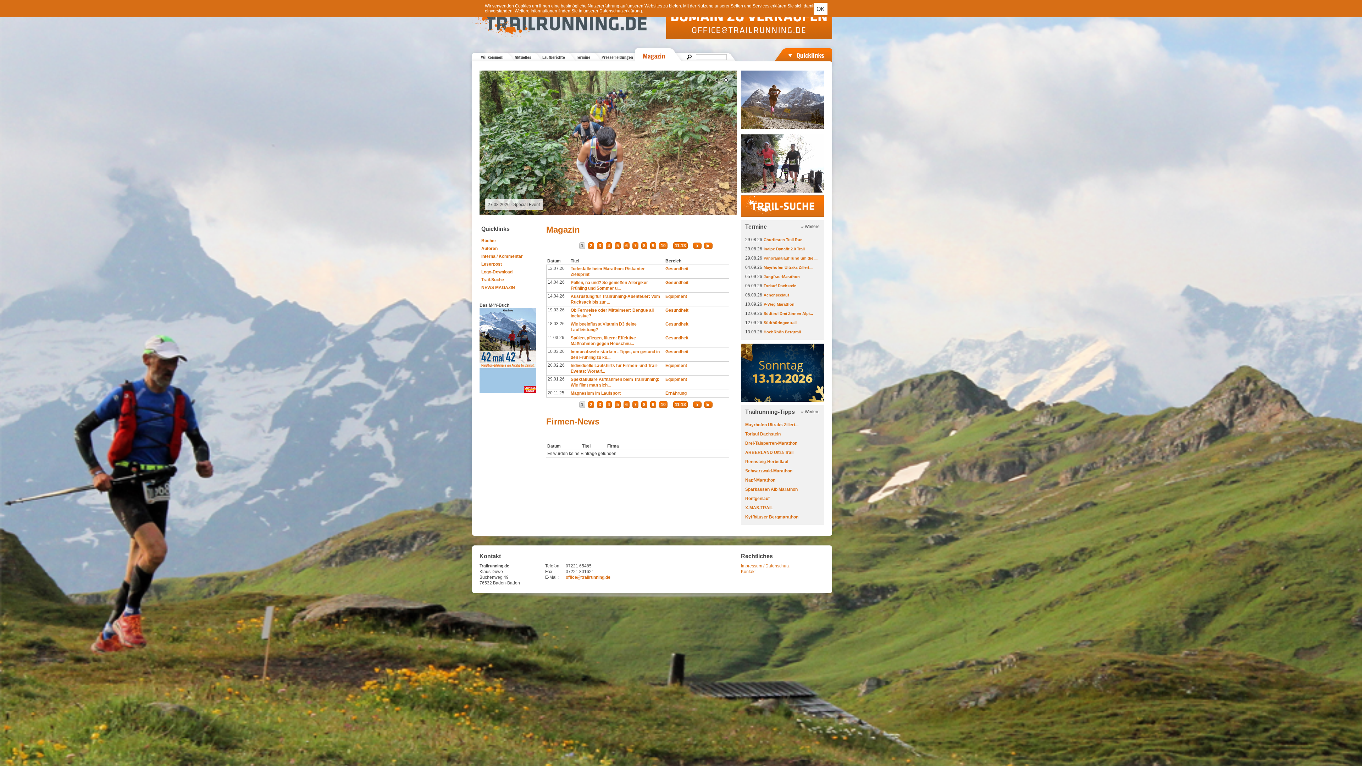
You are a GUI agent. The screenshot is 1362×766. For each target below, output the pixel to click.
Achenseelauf (776, 295)
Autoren (489, 248)
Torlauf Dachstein (780, 286)
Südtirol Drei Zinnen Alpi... (788, 313)
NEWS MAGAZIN (498, 287)
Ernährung (676, 393)
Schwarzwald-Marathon (768, 470)
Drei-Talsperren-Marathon (771, 443)
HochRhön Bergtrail (782, 332)
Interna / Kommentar (502, 256)
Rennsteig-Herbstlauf (766, 461)
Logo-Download (497, 272)
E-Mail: (552, 577)
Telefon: (552, 566)
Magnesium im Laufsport (596, 393)
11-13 (680, 245)
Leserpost (491, 264)
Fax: (549, 571)
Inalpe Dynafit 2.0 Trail (784, 249)
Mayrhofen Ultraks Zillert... (788, 267)
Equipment (676, 296)
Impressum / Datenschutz (765, 566)
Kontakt (748, 571)
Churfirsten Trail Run (783, 240)
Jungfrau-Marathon (782, 276)
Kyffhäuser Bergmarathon (771, 517)
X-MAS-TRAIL (759, 507)
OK (820, 9)
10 (663, 245)
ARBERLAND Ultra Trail (769, 452)
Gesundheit (676, 268)
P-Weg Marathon (779, 304)
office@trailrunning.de (588, 577)
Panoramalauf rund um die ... (791, 258)
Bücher (488, 240)
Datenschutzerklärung (620, 11)
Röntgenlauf (757, 498)
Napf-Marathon (760, 480)
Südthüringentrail (780, 323)
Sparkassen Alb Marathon (771, 489)
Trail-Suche (492, 279)
